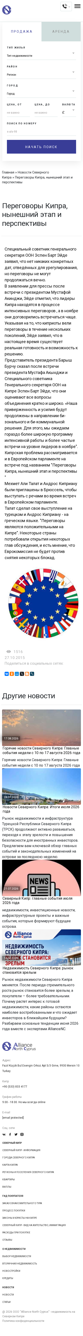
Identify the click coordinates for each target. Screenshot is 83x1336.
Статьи (6, 1302)
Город (12, 85)
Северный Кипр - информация (21, 1150)
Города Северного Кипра (18, 1157)
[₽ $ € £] (69, 113)
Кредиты (7, 1278)
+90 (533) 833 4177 (14, 1086)
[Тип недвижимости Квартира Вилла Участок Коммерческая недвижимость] (41, 56)
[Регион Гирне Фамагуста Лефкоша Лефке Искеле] (41, 75)
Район (12, 66)
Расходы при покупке (16, 1232)
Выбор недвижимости (16, 1256)
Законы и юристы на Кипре (19, 1218)
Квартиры (8, 1179)
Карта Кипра (10, 1165)
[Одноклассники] (12, 674)
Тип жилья (16, 47)
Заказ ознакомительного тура (22, 1203)
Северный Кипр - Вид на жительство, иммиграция (34, 1225)
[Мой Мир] (17, 674)
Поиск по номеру (22, 123)
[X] (22, 674)
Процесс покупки (13, 1210)
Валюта (68, 104)
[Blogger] (27, 674)
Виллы (6, 1187)
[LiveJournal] (32, 674)
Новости (8, 1294)
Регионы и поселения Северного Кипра (28, 1172)
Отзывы (7, 1240)
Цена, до (42, 104)
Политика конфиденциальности (23, 1321)
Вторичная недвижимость (19, 1263)
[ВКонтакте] (7, 674)
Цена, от (14, 104)
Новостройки (11, 1271)
